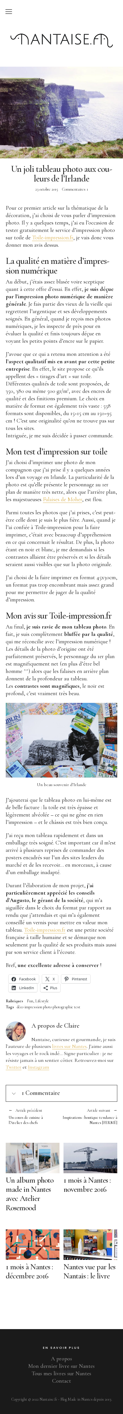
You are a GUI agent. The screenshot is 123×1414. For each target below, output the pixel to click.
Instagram (38, 1067)
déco (20, 1007)
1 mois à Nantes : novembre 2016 (87, 1184)
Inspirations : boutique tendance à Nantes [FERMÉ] (89, 1117)
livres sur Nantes (69, 1046)
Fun (30, 1001)
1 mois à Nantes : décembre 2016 (29, 1271)
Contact (61, 1381)
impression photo (38, 1007)
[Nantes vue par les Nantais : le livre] (90, 1244)
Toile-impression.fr (52, 237)
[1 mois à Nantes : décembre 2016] (32, 1244)
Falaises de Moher (62, 499)
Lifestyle (42, 1001)
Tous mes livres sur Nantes (61, 1373)
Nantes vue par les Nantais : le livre (89, 1271)
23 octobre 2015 (46, 189)
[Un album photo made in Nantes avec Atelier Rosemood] (32, 1158)
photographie (63, 1007)
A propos (61, 1358)
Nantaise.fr (61, 29)
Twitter (13, 1067)
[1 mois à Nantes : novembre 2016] (90, 1158)
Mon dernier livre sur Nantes (61, 1366)
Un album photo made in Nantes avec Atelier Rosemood (29, 1194)
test (77, 1007)
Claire (72, 1025)
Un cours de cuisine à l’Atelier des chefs (26, 1117)
